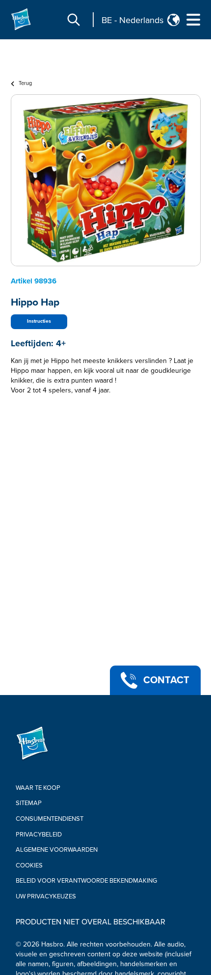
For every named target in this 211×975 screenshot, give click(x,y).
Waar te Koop (38, 788)
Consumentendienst (49, 819)
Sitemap (29, 803)
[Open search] (73, 19)
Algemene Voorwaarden (57, 850)
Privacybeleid (39, 834)
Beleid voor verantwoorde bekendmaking (86, 881)
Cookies (29, 865)
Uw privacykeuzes (46, 896)
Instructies (39, 321)
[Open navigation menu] (193, 19)
